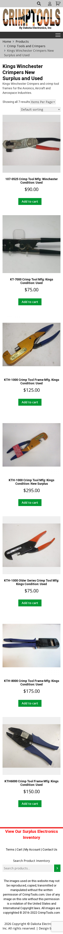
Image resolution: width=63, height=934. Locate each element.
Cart (19, 849)
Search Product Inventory (31, 861)
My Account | (33, 849)
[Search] (57, 868)
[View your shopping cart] (57, 3)
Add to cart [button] (30, 201)
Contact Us (50, 849)
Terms (10, 849)
